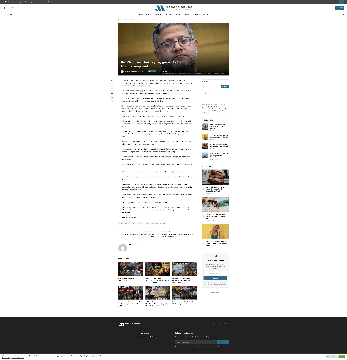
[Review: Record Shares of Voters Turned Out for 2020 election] (205, 126)
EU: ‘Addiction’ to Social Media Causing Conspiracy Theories (219, 136)
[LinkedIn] (112, 93)
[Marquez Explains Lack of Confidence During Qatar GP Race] (215, 204)
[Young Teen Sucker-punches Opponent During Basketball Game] (215, 231)
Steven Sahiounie (131, 71)
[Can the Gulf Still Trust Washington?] (130, 269)
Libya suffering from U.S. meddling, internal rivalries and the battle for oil (33, 2)
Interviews (168, 14)
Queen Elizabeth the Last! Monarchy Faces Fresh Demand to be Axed (215, 189)
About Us (205, 14)
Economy (158, 14)
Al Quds (133, 223)
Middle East (152, 71)
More (196, 14)
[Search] (338, 15)
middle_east (154, 223)
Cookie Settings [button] (331, 357)
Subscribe (339, 8)
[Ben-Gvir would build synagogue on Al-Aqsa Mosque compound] (173, 49)
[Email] (112, 101)
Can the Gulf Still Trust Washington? (126, 279)
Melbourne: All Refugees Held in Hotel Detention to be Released (219, 155)
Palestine (163, 223)
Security (187, 14)
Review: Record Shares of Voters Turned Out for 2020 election (218, 126)
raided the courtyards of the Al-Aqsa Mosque (149, 210)
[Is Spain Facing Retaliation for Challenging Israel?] (184, 293)
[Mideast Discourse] (173, 8)
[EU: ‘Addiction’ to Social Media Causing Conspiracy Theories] (205, 137)
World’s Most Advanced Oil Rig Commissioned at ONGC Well (219, 145)
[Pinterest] (112, 97)
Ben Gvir (140, 223)
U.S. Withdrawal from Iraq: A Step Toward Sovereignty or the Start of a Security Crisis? (157, 304)
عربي (341, 1)
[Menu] (343, 15)
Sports (178, 14)
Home (141, 14)
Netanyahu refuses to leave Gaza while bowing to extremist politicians (130, 304)
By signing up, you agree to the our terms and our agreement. (198, 346)
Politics (147, 14)
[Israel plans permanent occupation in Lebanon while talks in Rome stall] (184, 269)
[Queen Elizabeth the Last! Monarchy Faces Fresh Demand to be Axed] (215, 177)
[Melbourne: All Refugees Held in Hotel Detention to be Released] (205, 155)
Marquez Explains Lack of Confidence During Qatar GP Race (216, 216)
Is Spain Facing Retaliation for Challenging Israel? (183, 303)
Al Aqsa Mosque (124, 223)
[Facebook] (112, 85)
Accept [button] (342, 357)
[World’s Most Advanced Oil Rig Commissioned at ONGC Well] (205, 146)
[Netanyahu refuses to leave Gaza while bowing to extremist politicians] (130, 293)
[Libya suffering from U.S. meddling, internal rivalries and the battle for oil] (157, 269)
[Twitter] (112, 89)
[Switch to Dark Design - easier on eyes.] (341, 14)
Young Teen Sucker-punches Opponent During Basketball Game (216, 243)
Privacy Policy (216, 284)
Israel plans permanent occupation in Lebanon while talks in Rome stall (182, 280)
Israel (147, 223)
